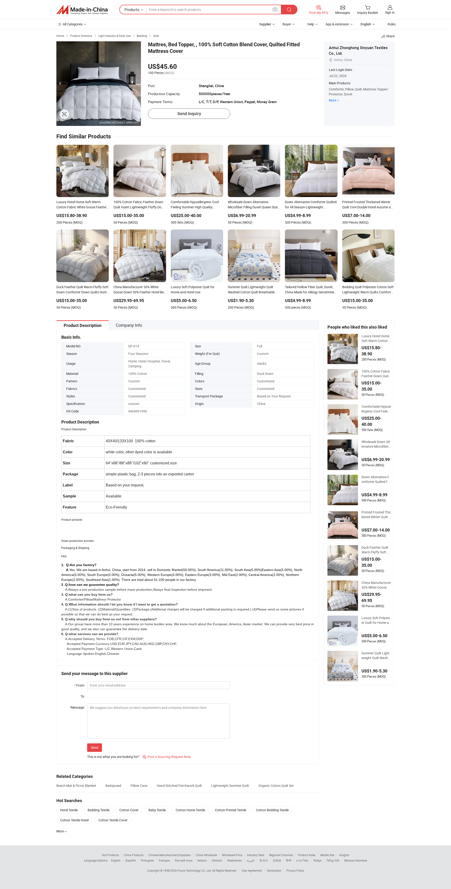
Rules (392, 24)
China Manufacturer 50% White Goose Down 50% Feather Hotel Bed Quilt (376, 585)
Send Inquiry (189, 113)
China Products (134, 855)
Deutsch (217, 860)
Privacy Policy (295, 870)
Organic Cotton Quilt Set (276, 785)
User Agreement (252, 870)
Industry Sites (255, 855)
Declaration (274, 870)
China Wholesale (206, 855)
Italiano (202, 860)
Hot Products (110, 855)
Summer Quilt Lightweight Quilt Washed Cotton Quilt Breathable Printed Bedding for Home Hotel (376, 655)
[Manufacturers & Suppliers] (82, 10)
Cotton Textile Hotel (74, 820)
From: (79, 685)
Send (94, 747)
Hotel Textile (69, 810)
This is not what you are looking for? (113, 756)
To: (83, 696)
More (332, 100)
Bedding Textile (98, 810)
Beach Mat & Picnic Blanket (76, 785)
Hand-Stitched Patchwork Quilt (179, 785)
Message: (77, 707)
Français (164, 860)
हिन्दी (288, 860)
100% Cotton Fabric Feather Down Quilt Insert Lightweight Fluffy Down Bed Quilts (376, 373)
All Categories (73, 24)
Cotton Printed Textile (230, 810)
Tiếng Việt (332, 860)
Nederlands (234, 860)
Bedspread (113, 785)
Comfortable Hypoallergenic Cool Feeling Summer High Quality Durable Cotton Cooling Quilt (376, 409)
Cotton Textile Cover (113, 820)
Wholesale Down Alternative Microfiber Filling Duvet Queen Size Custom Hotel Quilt (376, 444)
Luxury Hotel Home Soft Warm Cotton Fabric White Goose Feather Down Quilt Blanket (376, 338)
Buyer (287, 24)
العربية (250, 860)
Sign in (390, 12)
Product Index (306, 855)
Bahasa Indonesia (355, 860)
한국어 (263, 860)
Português (147, 860)
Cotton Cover (129, 810)
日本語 (277, 860)
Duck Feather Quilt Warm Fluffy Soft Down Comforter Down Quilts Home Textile (376, 550)
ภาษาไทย (302, 860)
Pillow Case (139, 785)
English (116, 860)
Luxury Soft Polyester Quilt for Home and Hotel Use (376, 620)
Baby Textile (157, 810)
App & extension (337, 24)
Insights (344, 855)
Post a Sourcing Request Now (167, 756)
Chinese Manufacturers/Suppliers (169, 855)
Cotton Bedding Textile (272, 810)
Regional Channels (281, 855)
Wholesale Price (232, 855)
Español (130, 860)
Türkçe (317, 860)
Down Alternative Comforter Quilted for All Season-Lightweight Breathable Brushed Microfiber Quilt (376, 479)
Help (310, 24)
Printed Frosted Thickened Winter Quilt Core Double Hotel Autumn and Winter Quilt (376, 514)
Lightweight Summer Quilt (230, 785)
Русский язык (183, 860)
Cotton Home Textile (190, 810)
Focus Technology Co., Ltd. (195, 870)
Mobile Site (327, 855)
